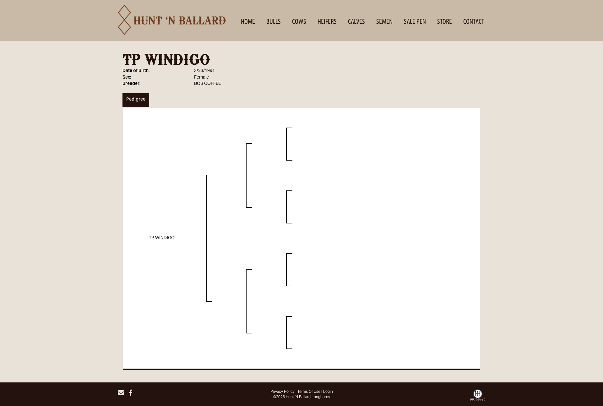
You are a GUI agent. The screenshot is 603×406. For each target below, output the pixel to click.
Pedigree (135, 99)
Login (328, 392)
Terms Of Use (308, 392)
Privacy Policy (282, 392)
